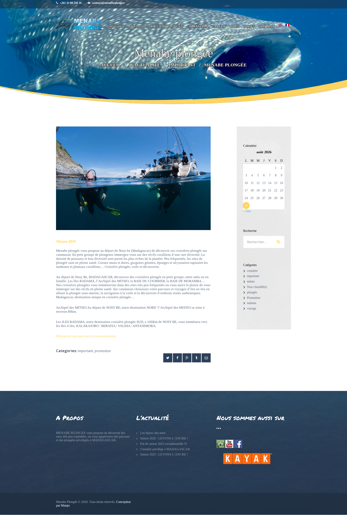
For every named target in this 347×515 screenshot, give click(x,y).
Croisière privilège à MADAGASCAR (165, 449)
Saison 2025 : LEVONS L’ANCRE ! (164, 454)
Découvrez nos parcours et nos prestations (86, 336)
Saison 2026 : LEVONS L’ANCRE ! (164, 438)
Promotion (103, 351)
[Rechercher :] (264, 242)
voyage (251, 308)
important (182, 64)
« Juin (247, 211)
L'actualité (144, 64)
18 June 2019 (66, 241)
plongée (252, 292)
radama (251, 303)
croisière (252, 270)
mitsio (251, 281)
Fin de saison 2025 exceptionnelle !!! (163, 443)
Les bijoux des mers (152, 433)
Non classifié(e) (257, 287)
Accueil (110, 64)
